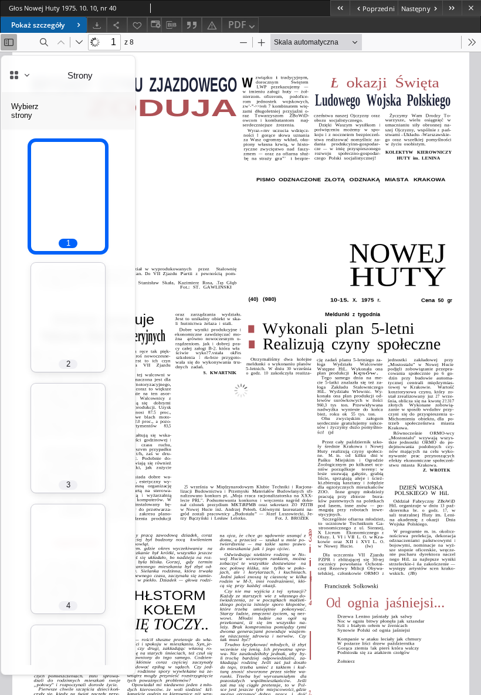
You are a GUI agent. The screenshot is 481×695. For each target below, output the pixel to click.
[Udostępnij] (117, 25)
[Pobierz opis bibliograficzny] (171, 25)
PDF (237, 24)
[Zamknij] (471, 8)
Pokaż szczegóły (38, 25)
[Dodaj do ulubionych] (137, 25)
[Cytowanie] (192, 25)
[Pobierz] (97, 25)
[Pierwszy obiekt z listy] (340, 8)
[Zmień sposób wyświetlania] (154, 25)
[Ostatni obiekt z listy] (452, 8)
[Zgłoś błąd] (212, 25)
